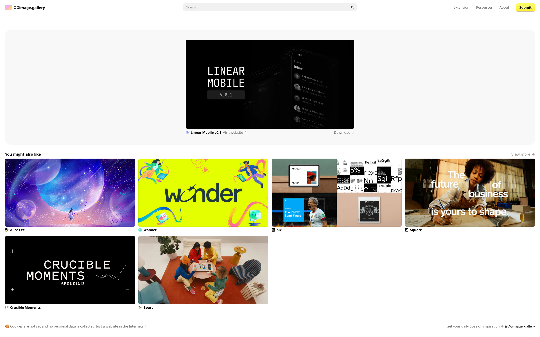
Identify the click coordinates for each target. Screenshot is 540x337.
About (504, 7)
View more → (523, 154)
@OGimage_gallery (520, 326)
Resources (484, 7)
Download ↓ (344, 132)
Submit (525, 7)
